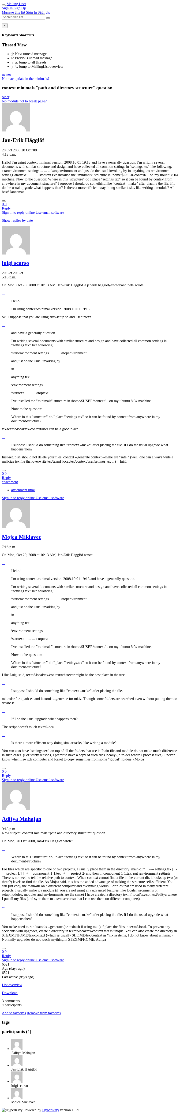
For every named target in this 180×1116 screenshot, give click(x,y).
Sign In (8, 8)
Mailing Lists (16, 4)
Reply (6, 208)
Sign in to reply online (19, 212)
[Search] (48, 18)
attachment (10, 482)
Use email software (50, 212)
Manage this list (14, 12)
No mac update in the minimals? (25, 79)
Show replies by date (17, 220)
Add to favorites (14, 1013)
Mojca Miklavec (21, 537)
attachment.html (23, 490)
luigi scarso (15, 263)
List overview (12, 985)
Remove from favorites (44, 1013)
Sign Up (20, 8)
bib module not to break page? (24, 101)
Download (10, 993)
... (3, 293)
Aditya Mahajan (21, 819)
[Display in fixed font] (4, 201)
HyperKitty (50, 1110)
